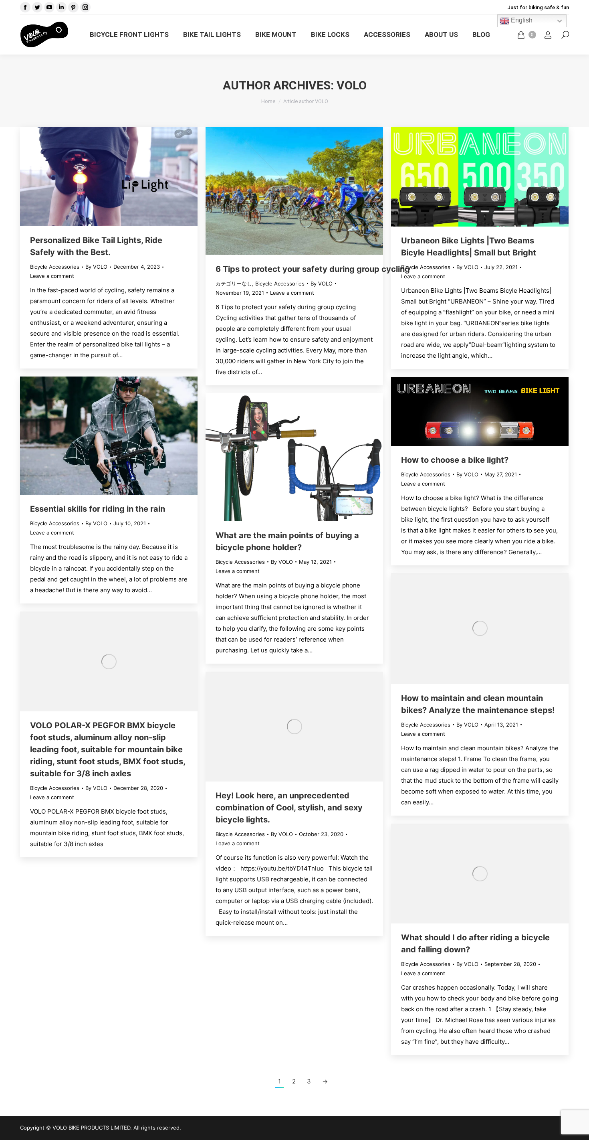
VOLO (352, 85)
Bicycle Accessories (54, 266)
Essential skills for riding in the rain (97, 509)
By (96, 266)
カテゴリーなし (234, 283)
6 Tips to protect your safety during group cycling (313, 269)
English (521, 20)
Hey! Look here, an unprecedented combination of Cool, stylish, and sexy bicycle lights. (289, 807)
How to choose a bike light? (454, 460)
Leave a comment (52, 276)
